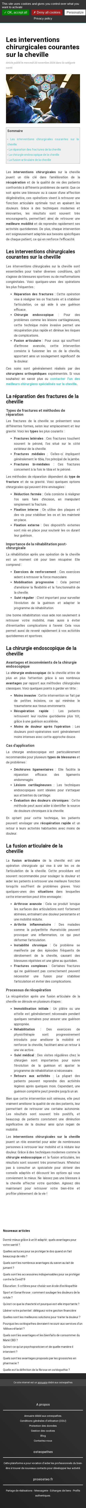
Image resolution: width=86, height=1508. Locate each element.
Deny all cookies (48, 12)
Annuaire (29, 1415)
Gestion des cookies (43, 1430)
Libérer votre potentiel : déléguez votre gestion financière (39, 1310)
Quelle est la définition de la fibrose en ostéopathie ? (36, 1369)
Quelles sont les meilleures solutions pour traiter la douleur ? (41, 1317)
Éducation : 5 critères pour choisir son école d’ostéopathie (40, 1286)
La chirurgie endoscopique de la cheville (34, 154)
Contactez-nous (43, 1440)
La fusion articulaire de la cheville (30, 159)
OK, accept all (17, 12)
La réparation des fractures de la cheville (35, 149)
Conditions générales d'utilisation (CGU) (43, 1420)
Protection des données (43, 1425)
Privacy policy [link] (43, 18)
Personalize (75, 12)
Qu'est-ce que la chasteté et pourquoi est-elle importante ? (41, 1304)
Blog (43, 1435)
